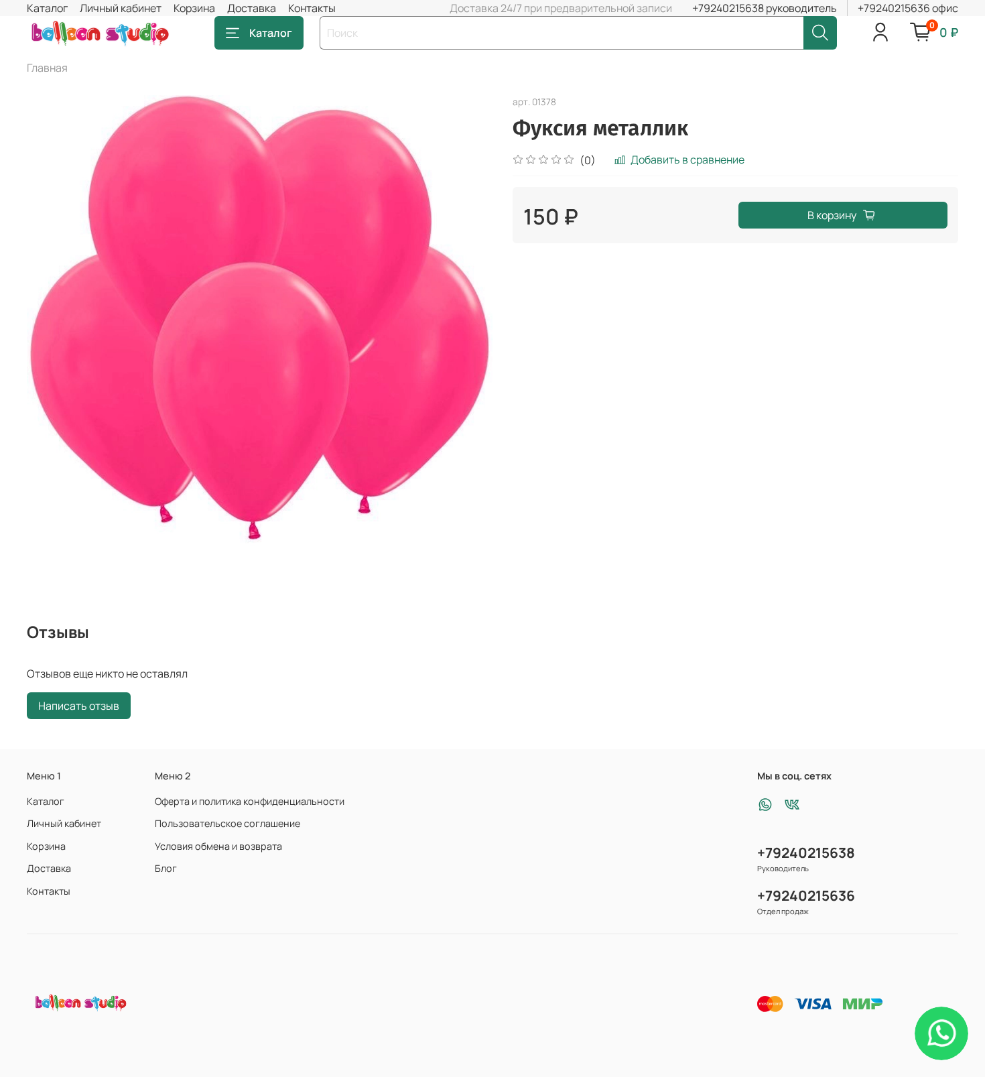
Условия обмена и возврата (218, 846)
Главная (47, 67)
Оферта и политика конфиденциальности (249, 801)
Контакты (312, 8)
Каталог (47, 8)
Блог (166, 868)
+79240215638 (806, 852)
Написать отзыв (78, 705)
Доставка (251, 8)
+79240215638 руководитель (764, 8)
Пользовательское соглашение (227, 823)
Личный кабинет (120, 8)
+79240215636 (806, 895)
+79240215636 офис (908, 8)
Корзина (194, 8)
